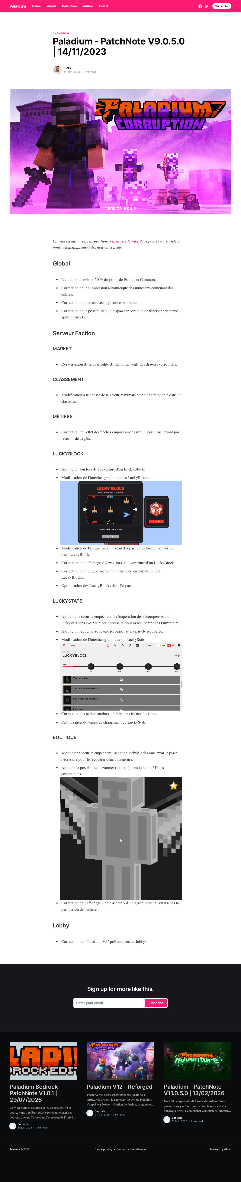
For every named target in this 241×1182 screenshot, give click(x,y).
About (51, 6)
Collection (69, 6)
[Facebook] (200, 6)
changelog (61, 33)
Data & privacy (103, 1149)
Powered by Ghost (220, 1149)
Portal (103, 6)
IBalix (67, 68)
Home (36, 6)
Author (88, 6)
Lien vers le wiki (125, 241)
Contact (121, 1149)
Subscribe (222, 6)
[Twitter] (207, 6)
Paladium (18, 6)
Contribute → (138, 1149)
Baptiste (23, 1124)
